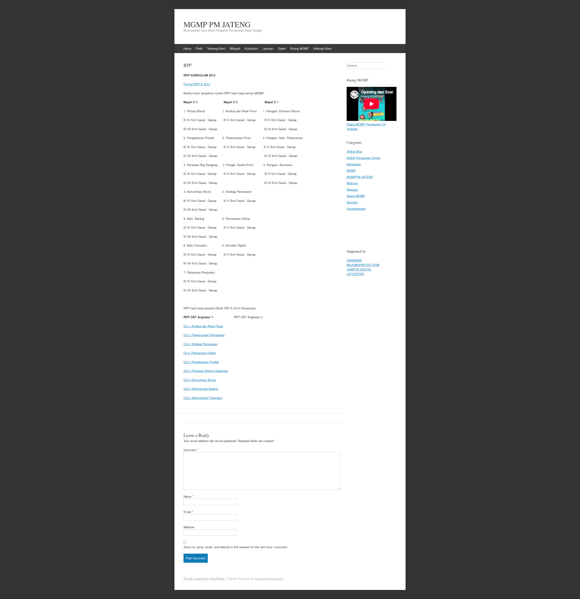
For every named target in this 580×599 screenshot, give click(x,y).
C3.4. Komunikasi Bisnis (200, 380)
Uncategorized (356, 208)
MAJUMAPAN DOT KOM (363, 265)
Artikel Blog (354, 151)
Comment (191, 450)
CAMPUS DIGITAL (359, 269)
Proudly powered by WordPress (204, 578)
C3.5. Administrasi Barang (201, 388)
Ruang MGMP (299, 48)
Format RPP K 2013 (197, 84)
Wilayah (235, 48)
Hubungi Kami (322, 48)
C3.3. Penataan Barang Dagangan (206, 371)
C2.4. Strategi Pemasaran (201, 344)
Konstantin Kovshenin (269, 578)
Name (188, 496)
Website (189, 527)
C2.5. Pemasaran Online (200, 353)
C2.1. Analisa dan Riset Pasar (203, 326)
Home (187, 48)
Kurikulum (251, 48)
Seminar (352, 202)
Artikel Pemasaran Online (363, 158)
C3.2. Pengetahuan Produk (201, 362)
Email (188, 512)
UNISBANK (354, 260)
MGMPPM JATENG (360, 177)
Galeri (282, 48)
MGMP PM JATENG (217, 24)
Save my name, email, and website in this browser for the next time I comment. (236, 547)
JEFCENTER (355, 274)
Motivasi (352, 183)
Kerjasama (354, 164)
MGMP (351, 170)
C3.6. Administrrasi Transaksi (203, 398)
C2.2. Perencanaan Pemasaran (204, 335)
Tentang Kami (216, 48)
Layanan (267, 48)
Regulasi (352, 189)
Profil (199, 48)
